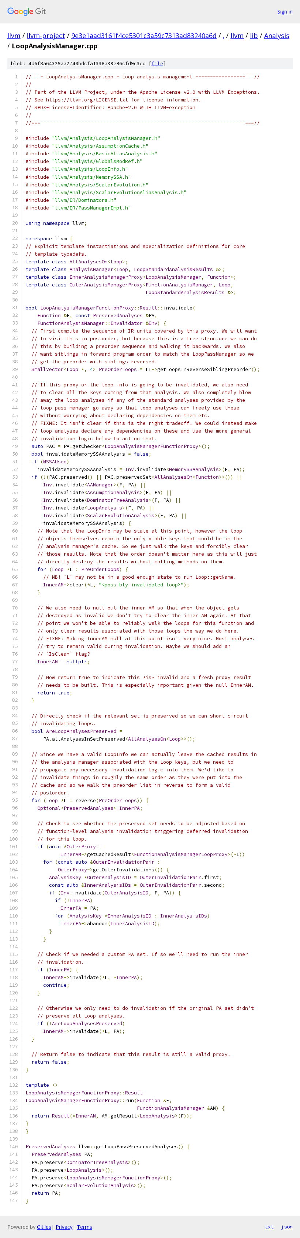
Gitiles (44, 1226)
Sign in (285, 11)
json (287, 1226)
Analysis (276, 35)
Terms (84, 1226)
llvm (13, 35)
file (157, 63)
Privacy (64, 1226)
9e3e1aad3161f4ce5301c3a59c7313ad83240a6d (144, 35)
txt (269, 1226)
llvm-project (46, 35)
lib (254, 35)
